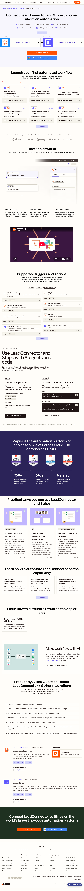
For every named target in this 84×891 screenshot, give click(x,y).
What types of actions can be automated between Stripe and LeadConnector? (36, 718)
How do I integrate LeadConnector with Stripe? (25, 704)
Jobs (58, 876)
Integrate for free (42, 52)
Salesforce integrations (7, 860)
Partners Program (77, 879)
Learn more (20, 762)
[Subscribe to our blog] (20, 878)
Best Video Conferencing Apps (74, 857)
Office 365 (24, 868)
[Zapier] (7, 2)
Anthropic (55, 660)
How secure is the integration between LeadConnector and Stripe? (32, 722)
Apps (4, 8)
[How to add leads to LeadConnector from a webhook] (69, 585)
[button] (42, 58)
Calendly (37, 860)
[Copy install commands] (76, 395)
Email (51, 863)
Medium (37, 868)
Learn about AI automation (55, 665)
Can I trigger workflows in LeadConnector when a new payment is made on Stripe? (38, 709)
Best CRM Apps (70, 863)
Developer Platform (46, 876)
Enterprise (63, 876)
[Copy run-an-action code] (76, 405)
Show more (5, 870)
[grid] (13, 173)
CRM (51, 865)
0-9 (15, 849)
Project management (55, 857)
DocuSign (23, 863)
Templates (69, 876)
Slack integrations (6, 857)
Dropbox (23, 857)
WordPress (24, 865)
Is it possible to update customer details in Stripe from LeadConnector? (34, 713)
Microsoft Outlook (39, 865)
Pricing (34, 876)
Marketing (52, 868)
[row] (13, 173)
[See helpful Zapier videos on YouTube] (17, 878)
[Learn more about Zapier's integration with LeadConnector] (6, 750)
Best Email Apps (70, 860)
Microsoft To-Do (39, 863)
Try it (21, 100)
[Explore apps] (57, 2)
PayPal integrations (7, 865)
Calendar (52, 860)
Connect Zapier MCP (14, 416)
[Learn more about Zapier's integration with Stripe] (6, 782)
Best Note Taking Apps (72, 865)
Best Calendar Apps (71, 868)
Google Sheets (25, 860)
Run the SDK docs (50, 415)
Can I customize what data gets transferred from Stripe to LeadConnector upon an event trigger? (40, 728)
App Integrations (78, 876)
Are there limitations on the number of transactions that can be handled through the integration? (43, 733)
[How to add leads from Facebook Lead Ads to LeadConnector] (41, 585)
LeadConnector (13, 8)
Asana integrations (6, 868)
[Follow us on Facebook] (9, 878)
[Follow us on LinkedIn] (11, 878)
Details (23, 88)
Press (53, 876)
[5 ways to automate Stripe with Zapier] (14, 623)
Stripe (22, 8)
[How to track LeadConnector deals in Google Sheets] (14, 585)
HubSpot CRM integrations (8, 863)
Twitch (36, 857)
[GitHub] (53, 2)
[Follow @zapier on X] (14, 878)
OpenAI (48, 660)
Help (29, 762)
